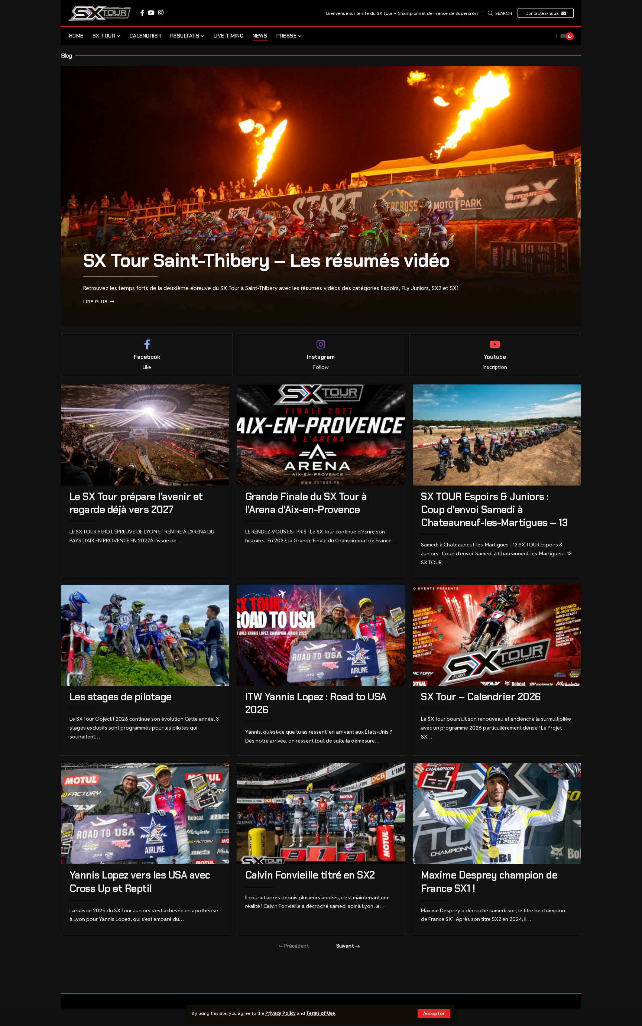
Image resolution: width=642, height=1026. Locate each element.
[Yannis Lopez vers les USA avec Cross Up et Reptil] (145, 813)
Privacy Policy (280, 1013)
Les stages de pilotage (120, 696)
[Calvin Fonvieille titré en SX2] (321, 813)
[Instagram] (160, 13)
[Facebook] (142, 13)
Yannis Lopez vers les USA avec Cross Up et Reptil (139, 881)
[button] (434, 1013)
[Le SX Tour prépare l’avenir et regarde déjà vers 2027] (145, 435)
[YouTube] (151, 13)
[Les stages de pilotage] (145, 635)
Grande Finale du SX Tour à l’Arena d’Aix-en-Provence (306, 503)
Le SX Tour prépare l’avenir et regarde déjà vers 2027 (136, 503)
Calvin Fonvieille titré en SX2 (310, 874)
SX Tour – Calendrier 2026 (481, 696)
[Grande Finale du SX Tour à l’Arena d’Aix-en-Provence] (321, 435)
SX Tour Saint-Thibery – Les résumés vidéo (266, 260)
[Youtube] (495, 355)
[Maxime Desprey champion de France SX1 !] (497, 813)
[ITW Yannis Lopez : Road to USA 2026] (321, 635)
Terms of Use (320, 1013)
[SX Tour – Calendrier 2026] (497, 635)
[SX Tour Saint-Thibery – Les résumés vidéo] (321, 196)
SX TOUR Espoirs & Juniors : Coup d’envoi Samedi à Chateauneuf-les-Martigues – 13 (495, 509)
